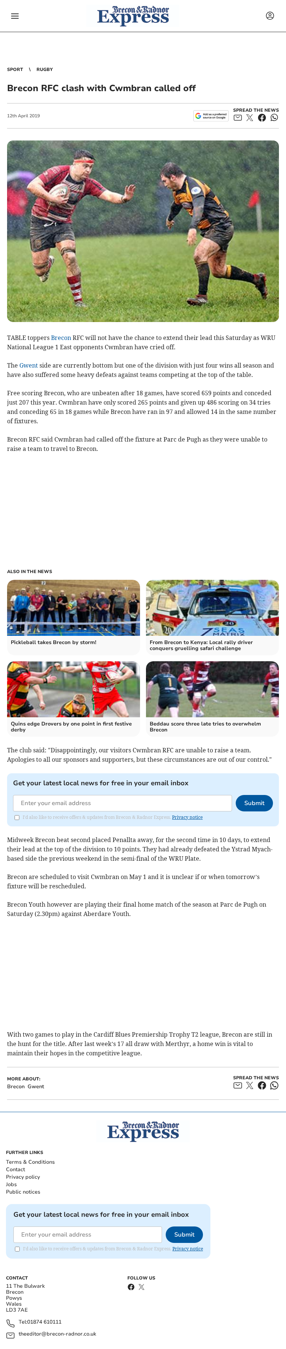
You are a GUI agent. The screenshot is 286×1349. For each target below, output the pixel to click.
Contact (15, 1169)
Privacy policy (23, 1177)
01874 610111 (44, 1322)
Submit (254, 803)
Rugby (44, 69)
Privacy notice (187, 817)
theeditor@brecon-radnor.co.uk (57, 1334)
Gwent (28, 365)
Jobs (11, 1184)
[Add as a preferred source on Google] (211, 115)
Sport (15, 69)
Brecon (61, 337)
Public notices (23, 1191)
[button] (15, 16)
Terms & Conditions (30, 1162)
